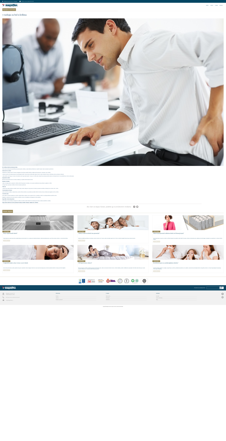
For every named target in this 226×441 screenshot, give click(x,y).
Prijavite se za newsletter (199, 287)
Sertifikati (108, 299)
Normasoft (121, 306)
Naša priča (108, 296)
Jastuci (211, 5)
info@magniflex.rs (9, 300)
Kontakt (221, 5)
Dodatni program (59, 299)
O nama (216, 5)
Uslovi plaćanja (159, 297)
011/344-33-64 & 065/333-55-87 (13, 297)
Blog (157, 299)
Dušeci (207, 5)
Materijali (108, 297)
